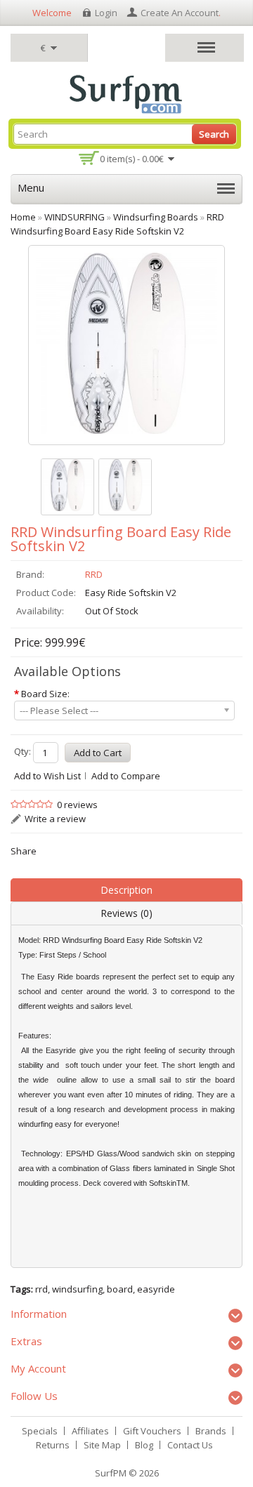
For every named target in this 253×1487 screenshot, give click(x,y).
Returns (53, 1445)
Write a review (55, 818)
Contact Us (190, 1445)
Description (126, 890)
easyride (156, 1289)
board (120, 1289)
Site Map (102, 1445)
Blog (144, 1445)
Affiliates (90, 1431)
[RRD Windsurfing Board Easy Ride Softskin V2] (67, 487)
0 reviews (77, 804)
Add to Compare (125, 775)
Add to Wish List (47, 775)
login (106, 12)
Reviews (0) (126, 913)
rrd (41, 1289)
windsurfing (77, 1289)
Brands (210, 1431)
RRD (94, 574)
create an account (180, 12)
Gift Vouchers (152, 1431)
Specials (40, 1431)
